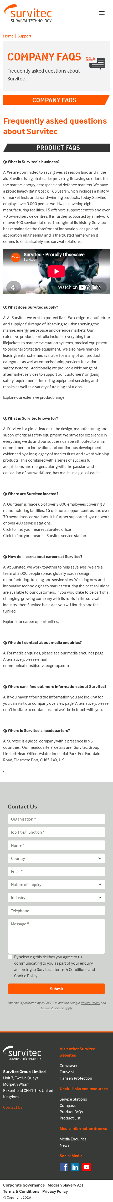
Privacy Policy (90, 1003)
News (64, 1145)
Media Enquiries (73, 1138)
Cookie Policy (25, 975)
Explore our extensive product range (33, 397)
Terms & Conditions (71, 969)
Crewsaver (69, 1065)
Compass (68, 1105)
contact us (41, 709)
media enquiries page (85, 652)
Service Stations (73, 1099)
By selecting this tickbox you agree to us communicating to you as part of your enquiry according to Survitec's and (54, 966)
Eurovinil (67, 1071)
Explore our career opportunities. (31, 621)
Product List (70, 1118)
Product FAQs (71, 1111)
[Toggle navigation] (102, 13)
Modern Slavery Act (65, 1185)
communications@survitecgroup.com (36, 665)
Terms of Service (52, 1008)
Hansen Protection (76, 1078)
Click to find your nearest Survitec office (37, 529)
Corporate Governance (24, 1185)
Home (8, 36)
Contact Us (12, 1107)
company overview (48, 703)
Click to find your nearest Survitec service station (44, 535)
